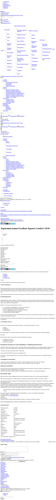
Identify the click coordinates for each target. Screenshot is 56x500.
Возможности (4, 477)
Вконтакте (7, 203)
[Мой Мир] (5, 223)
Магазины (5, 104)
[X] (7, 223)
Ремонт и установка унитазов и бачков (15, 95)
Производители (7, 103)
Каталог (5, 81)
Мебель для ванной (10, 86)
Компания (3, 462)
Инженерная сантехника (11, 82)
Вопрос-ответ (4, 481)
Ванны (5, 216)
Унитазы (35, 214)
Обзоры (2, 483)
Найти (2, 498)
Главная (5, 79)
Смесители (39, 214)
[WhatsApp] (11, 223)
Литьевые (10, 219)
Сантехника (9, 83)
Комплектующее (4, 219)
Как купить (6, 98)
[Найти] (1, 18)
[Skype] (13, 223)
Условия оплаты (10, 99)
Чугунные (15, 219)
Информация (4, 471)
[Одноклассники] (3, 223)
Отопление (8, 84)
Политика (8, 109)
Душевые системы (7, 214)
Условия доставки (10, 100)
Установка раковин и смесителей (13, 92)
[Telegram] (15, 223)
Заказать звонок (4, 134)
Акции (4, 87)
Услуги (5, 88)
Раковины (44, 214)
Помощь (2, 472)
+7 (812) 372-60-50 (5, 12)
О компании (6, 105)
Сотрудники (3, 466)
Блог (2, 480)
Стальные (20, 219)
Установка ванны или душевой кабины (15, 93)
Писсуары (28, 214)
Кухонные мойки (22, 214)
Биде (2, 214)
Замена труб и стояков (11, 97)
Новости (8, 107)
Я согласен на (13, 457)
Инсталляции (14, 214)
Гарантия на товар (10, 102)
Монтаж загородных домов (12, 89)
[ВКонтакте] (1, 223)
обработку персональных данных (16, 457)
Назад (7, 141)
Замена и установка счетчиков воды (14, 94)
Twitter (6, 205)
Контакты (5, 110)
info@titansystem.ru (6, 200)
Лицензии (8, 108)
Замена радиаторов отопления (13, 91)
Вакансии (3, 467)
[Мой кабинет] (1, 117)
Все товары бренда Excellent (7, 440)
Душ (31, 214)
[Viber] (9, 223)
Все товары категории (6, 439)
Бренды (2, 482)
